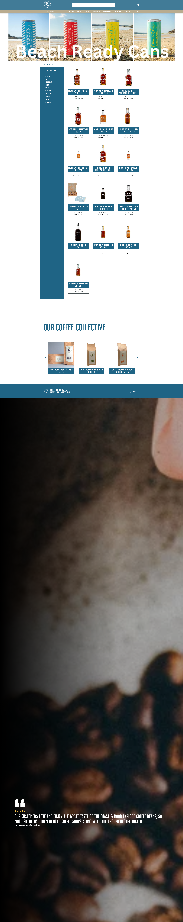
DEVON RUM (50, 64)
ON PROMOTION (49, 102)
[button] (138, 356)
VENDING (47, 93)
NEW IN (47, 99)
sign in (77, 98)
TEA (46, 79)
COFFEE (46, 76)
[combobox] (91, 5)
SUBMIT (134, 391)
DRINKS (47, 85)
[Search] (113, 5)
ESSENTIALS (48, 90)
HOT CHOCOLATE (49, 82)
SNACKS (47, 87)
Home (45, 64)
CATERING (47, 96)
